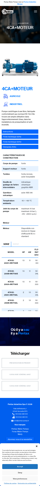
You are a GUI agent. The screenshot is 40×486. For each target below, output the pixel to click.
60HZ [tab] (16, 244)
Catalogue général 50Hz (20, 374)
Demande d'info (9, 147)
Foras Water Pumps (20, 431)
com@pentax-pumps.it (21, 421)
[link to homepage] (7, 11)
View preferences (20, 479)
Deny (20, 473)
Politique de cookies (10, 483)
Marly (20, 434)
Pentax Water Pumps (20, 429)
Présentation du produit (20, 363)
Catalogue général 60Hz (20, 386)
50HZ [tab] (6, 244)
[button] (37, 446)
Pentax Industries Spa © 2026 (20, 404)
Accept (20, 467)
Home (14, 23)
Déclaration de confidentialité (27, 483)
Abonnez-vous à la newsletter (20, 439)
